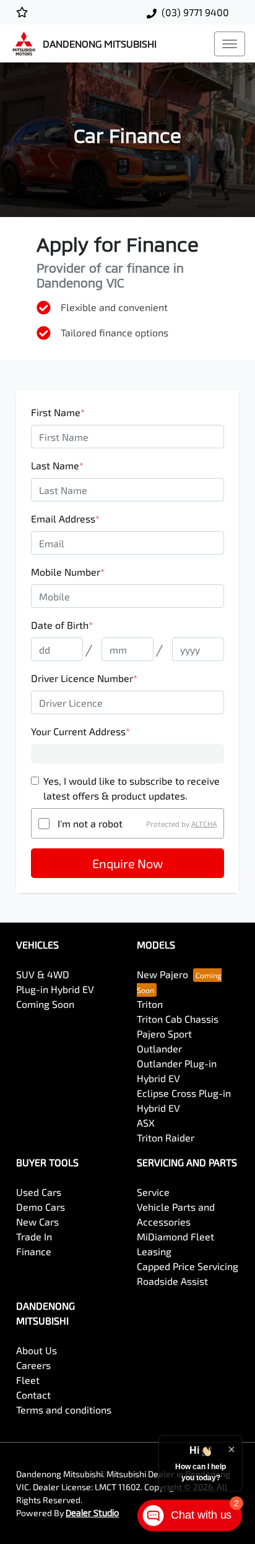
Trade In (34, 1236)
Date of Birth (62, 625)
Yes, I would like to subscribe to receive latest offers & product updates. (131, 788)
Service (153, 1192)
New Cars (37, 1221)
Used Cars (38, 1192)
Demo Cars (40, 1207)
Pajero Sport (164, 1033)
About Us (36, 1350)
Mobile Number (68, 572)
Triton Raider (165, 1137)
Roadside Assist (172, 1281)
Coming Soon (45, 1004)
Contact (33, 1395)
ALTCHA (204, 823)
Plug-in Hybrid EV (55, 989)
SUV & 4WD (42, 974)
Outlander (159, 1048)
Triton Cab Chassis (177, 1019)
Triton (150, 1004)
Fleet (28, 1380)
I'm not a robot (90, 823)
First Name (58, 412)
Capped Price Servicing (187, 1266)
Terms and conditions (63, 1409)
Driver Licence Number (84, 678)
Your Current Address (80, 731)
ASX (146, 1122)
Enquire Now (127, 863)
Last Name (57, 465)
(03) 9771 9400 (195, 12)
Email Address (65, 518)
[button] (229, 44)
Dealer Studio (92, 1513)
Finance (33, 1251)
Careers (33, 1365)
